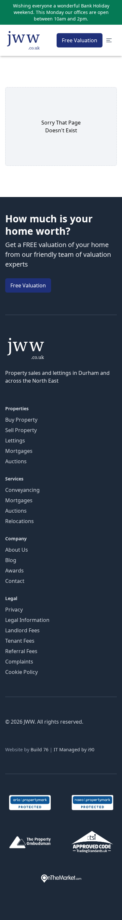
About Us (16, 549)
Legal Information (27, 620)
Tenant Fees (19, 640)
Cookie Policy (21, 672)
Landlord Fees (22, 630)
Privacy (14, 609)
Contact (14, 581)
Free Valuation (79, 40)
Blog (10, 560)
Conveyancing (22, 489)
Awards (14, 570)
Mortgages (19, 450)
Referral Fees (21, 651)
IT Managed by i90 (74, 749)
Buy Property (21, 419)
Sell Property (21, 430)
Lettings (15, 440)
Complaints (19, 661)
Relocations (19, 521)
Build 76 (39, 749)
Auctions (16, 461)
